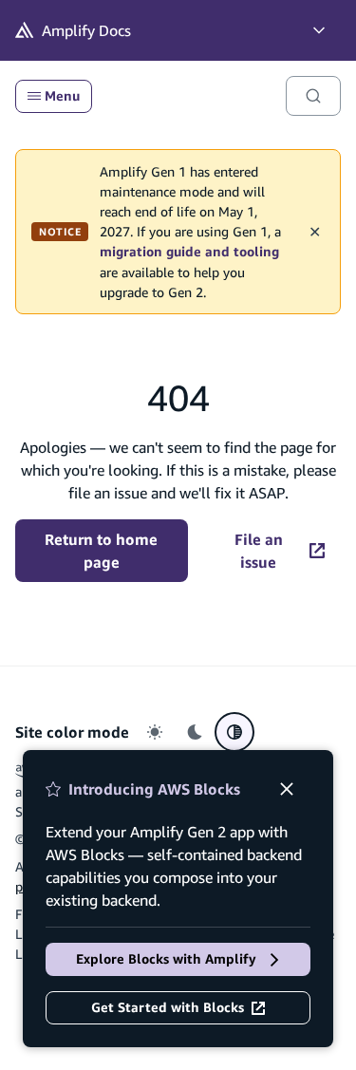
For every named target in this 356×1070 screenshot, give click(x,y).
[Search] (313, 96)
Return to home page (101, 551)
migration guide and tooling (189, 251)
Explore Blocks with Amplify (166, 958)
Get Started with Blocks (167, 1007)
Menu (62, 95)
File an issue (258, 551)
